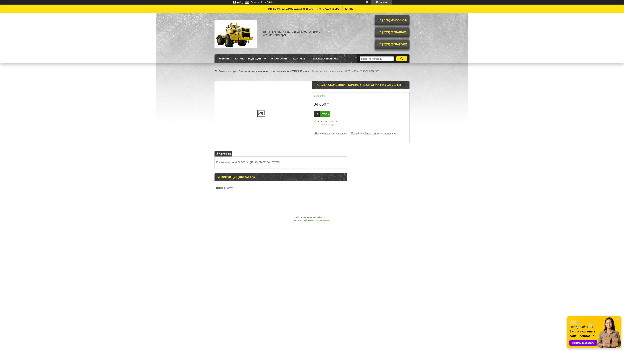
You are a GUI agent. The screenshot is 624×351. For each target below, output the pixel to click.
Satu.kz (326, 217)
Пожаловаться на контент (318, 220)
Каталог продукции (248, 58)
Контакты (299, 58)
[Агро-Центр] (235, 33)
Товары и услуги (227, 71)
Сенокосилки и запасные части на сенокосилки (264, 71)
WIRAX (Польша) (301, 71)
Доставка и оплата (325, 58)
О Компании (279, 58)
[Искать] (401, 58)
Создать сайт (257, 2)
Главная (223, 58)
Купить (349, 8)
